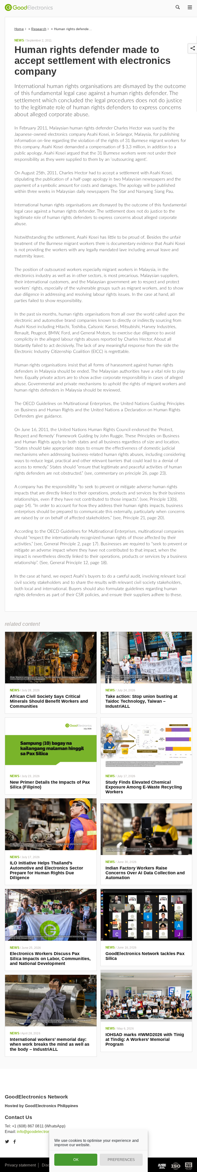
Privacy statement (20, 1165)
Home (19, 29)
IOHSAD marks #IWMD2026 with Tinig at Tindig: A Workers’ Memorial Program (144, 1039)
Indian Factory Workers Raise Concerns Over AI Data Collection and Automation (145, 873)
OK (76, 1160)
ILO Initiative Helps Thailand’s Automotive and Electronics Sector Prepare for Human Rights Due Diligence (46, 870)
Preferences (121, 1160)
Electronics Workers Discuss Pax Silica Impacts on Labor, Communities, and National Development (50, 958)
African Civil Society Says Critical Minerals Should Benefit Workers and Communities (49, 701)
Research (38, 29)
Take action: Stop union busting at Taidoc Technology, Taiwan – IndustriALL (141, 701)
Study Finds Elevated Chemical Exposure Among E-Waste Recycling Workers (143, 787)
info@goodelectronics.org (39, 1132)
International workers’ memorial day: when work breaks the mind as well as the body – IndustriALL (49, 1044)
